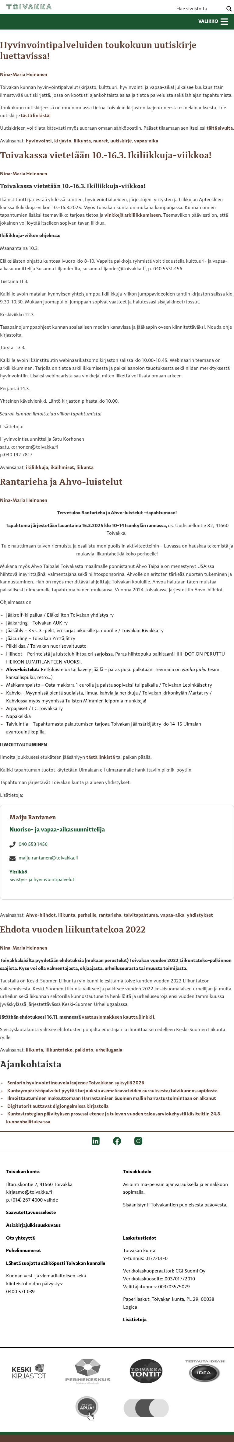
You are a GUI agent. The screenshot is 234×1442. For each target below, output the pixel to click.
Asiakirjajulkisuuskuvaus (33, 1225)
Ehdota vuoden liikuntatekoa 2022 (73, 930)
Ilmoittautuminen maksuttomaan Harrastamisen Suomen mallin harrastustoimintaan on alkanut (111, 1098)
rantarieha (110, 915)
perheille (87, 915)
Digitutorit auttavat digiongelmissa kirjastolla (57, 1106)
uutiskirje (121, 141)
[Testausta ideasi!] (205, 1371)
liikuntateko (59, 1050)
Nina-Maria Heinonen (23, 74)
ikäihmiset (62, 467)
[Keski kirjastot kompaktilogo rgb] (29, 1364)
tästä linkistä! (35, 116)
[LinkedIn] (95, 1141)
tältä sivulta (220, 128)
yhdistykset (200, 915)
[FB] (117, 1141)
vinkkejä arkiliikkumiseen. (133, 215)
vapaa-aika (146, 141)
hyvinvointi (39, 141)
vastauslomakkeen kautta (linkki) (118, 1017)
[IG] (138, 1141)
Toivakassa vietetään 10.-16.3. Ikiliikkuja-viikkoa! (105, 155)
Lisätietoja (135, 1320)
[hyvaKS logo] (146, 1403)
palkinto (84, 1050)
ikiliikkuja (37, 467)
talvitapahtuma (141, 915)
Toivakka (29, 6)
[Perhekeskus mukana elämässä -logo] (88, 1371)
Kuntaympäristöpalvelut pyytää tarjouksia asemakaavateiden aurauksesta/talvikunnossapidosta (112, 1091)
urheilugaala (109, 1050)
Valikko (208, 21)
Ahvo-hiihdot (41, 915)
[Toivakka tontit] (146, 1371)
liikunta (82, 141)
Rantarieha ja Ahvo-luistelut (61, 482)
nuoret (100, 141)
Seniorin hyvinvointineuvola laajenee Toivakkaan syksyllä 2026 (75, 1083)
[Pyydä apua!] (88, 1408)
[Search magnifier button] (229, 9)
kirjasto (62, 141)
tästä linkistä (100, 757)
